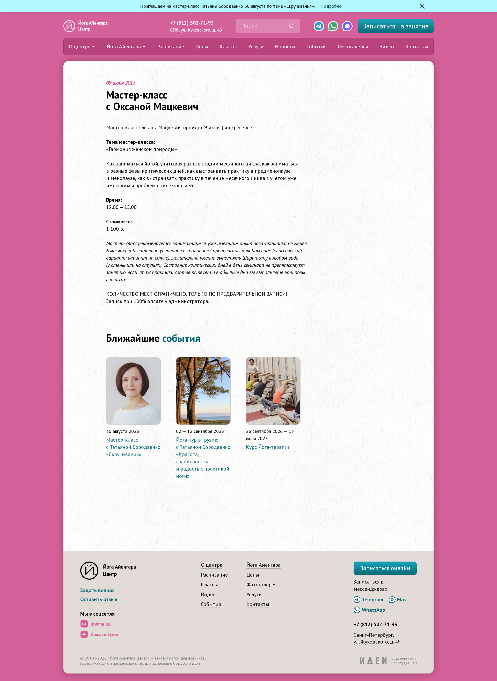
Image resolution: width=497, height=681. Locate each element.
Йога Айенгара (124, 46)
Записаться (395, 26)
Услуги (256, 46)
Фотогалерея (353, 46)
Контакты (416, 46)
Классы (228, 46)
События (316, 46)
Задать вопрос (97, 590)
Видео (386, 46)
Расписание (170, 46)
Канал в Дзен (104, 634)
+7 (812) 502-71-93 (192, 22)
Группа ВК (101, 624)
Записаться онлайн (385, 568)
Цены (201, 46)
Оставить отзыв (98, 599)
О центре (79, 46)
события (181, 338)
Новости (285, 46)
